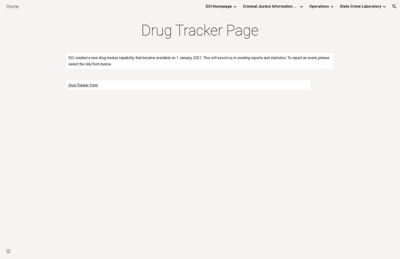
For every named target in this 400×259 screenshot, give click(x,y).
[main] (200, 30)
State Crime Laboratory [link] (360, 6)
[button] (394, 6)
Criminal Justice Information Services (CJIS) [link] (270, 6)
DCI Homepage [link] (219, 6)
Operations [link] (319, 6)
